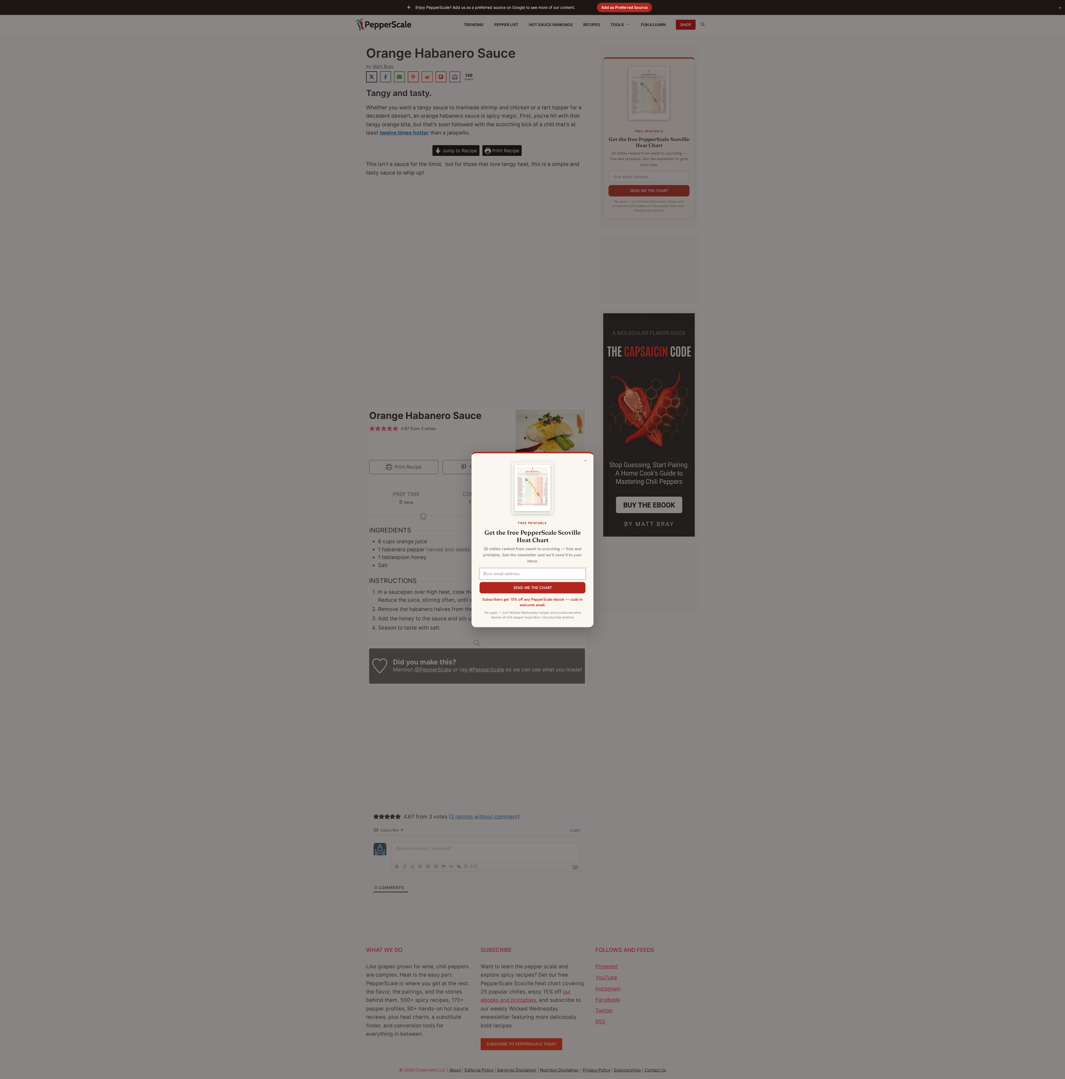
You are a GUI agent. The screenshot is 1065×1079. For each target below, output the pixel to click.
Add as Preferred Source (624, 7)
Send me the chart (532, 587)
